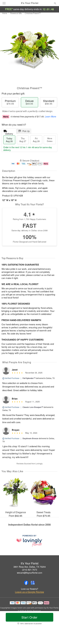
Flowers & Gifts (16, 13)
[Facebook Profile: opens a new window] (26, 583)
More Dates (49, 140)
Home (4, 13)
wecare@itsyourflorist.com (29, 572)
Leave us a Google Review (29, 592)
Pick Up (26, 131)
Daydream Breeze (30, 438)
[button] (52, 619)
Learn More (50, 116)
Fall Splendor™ (29, 378)
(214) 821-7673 (29, 569)
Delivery (9, 133)
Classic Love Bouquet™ (33, 407)
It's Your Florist (29, 3)
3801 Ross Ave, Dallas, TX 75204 (29, 566)
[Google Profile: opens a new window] (33, 583)
